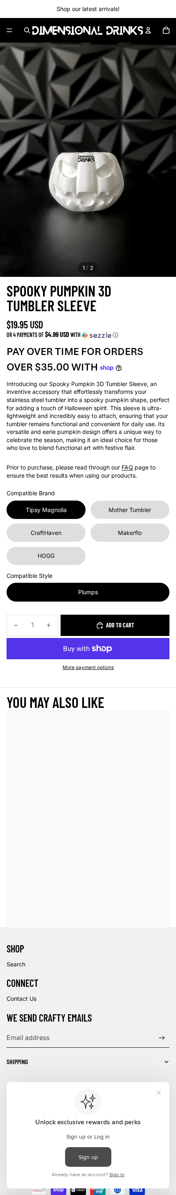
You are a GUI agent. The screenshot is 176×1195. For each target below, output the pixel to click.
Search (16, 964)
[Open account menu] (148, 30)
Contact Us (21, 998)
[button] (88, 334)
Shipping (17, 1061)
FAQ (127, 467)
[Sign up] (161, 1037)
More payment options (88, 667)
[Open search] (27, 30)
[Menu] (9, 30)
